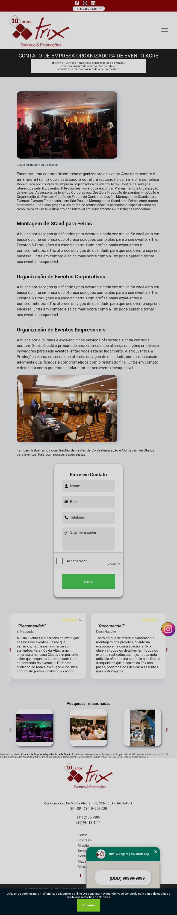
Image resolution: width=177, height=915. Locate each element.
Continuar (89, 905)
